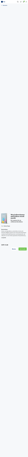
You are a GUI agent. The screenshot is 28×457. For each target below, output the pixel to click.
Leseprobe (3, 237)
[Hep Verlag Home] (3, 2)
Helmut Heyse (7, 226)
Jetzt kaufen (23, 249)
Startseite (5, 5)
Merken (14, 249)
